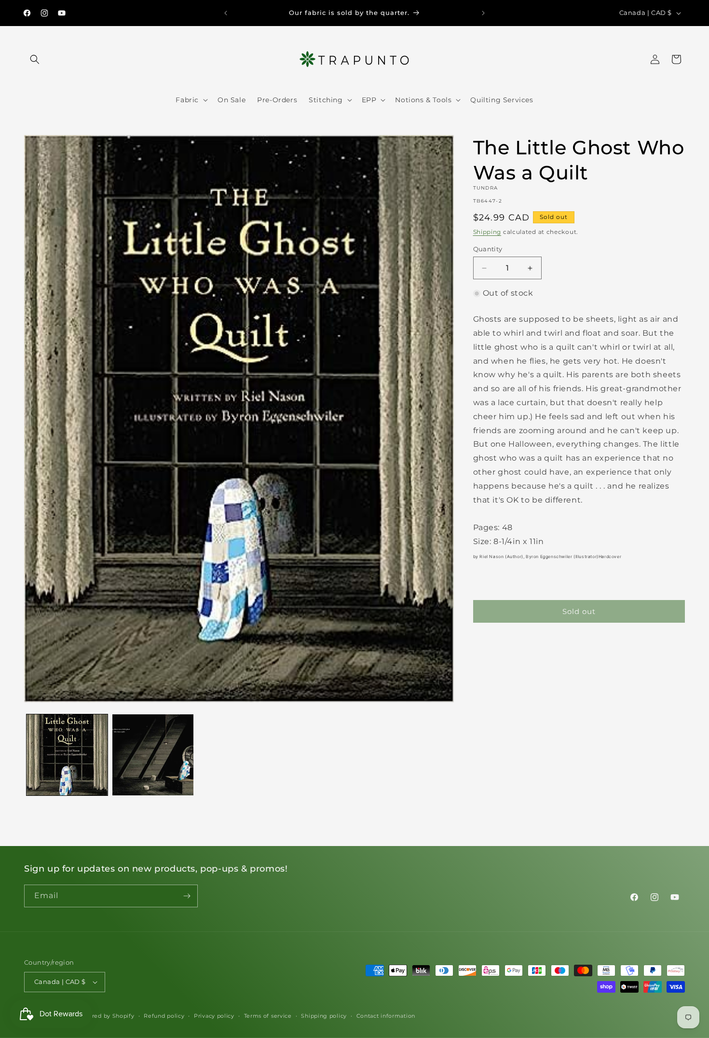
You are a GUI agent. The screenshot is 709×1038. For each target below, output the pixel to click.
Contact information (385, 1015)
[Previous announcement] (225, 13)
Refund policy (164, 1015)
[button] (34, 59)
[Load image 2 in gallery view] (152, 754)
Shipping (487, 231)
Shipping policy (324, 1015)
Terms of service (268, 1015)
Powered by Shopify (105, 1015)
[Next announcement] (483, 13)
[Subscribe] (186, 896)
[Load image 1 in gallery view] (67, 754)
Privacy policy (214, 1015)
